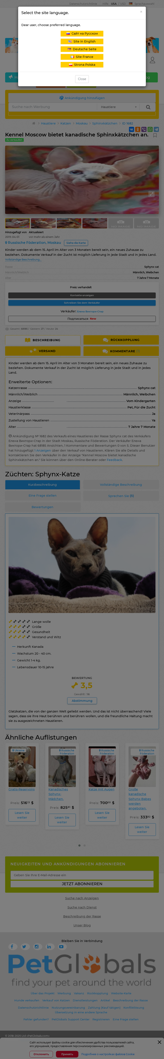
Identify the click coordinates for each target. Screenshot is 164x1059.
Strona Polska (83, 65)
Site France (83, 57)
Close (82, 79)
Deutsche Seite (84, 49)
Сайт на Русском (84, 33)
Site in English (84, 41)
